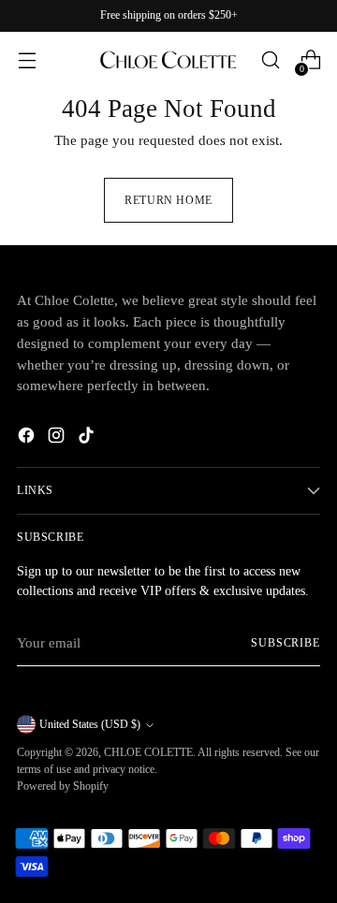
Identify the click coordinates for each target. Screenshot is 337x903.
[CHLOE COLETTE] (168, 60)
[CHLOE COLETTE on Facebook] (28, 438)
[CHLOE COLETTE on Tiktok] (88, 438)
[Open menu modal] (26, 60)
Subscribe (285, 642)
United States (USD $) (89, 724)
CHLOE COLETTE (148, 752)
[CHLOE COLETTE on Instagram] (58, 438)
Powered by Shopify (63, 786)
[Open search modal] (270, 60)
